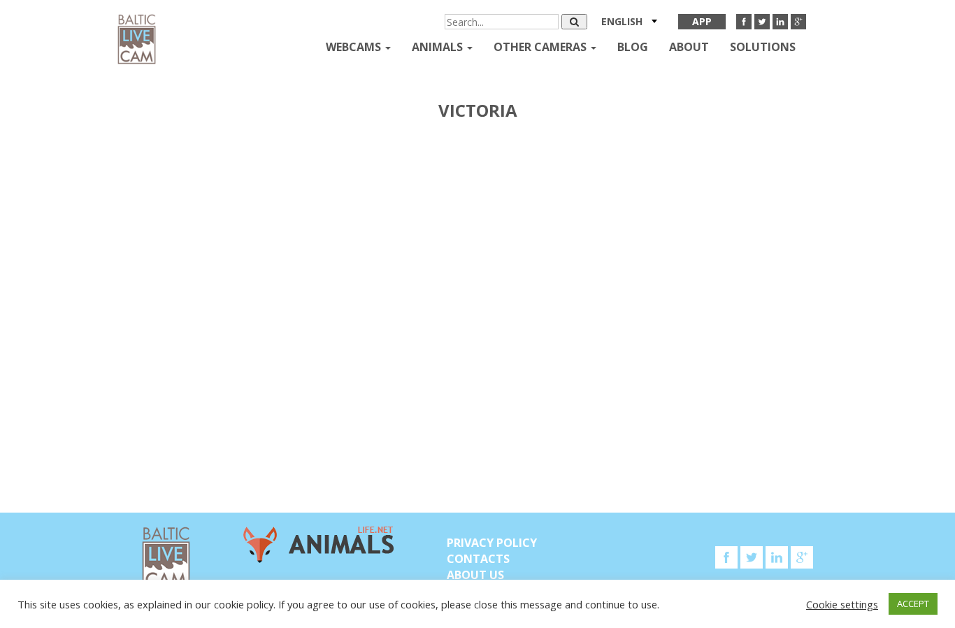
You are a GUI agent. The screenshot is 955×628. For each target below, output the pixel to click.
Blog (632, 47)
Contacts (478, 558)
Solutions (763, 47)
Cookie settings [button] (842, 604)
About (689, 47)
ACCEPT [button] (913, 603)
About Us (475, 575)
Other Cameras (541, 47)
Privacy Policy (492, 542)
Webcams (355, 47)
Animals (439, 47)
